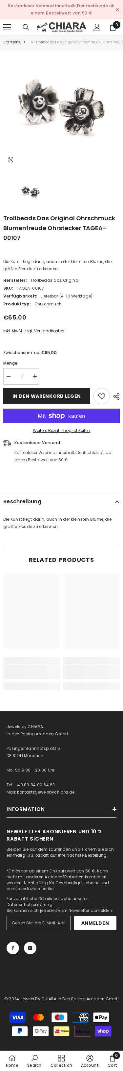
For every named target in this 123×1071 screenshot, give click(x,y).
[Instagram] (30, 948)
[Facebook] (13, 948)
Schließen (117, 9)
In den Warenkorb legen (46, 396)
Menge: (10, 363)
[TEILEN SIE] (115, 396)
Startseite (12, 42)
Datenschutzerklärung (29, 904)
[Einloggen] (97, 27)
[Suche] (26, 27)
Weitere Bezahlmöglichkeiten (61, 430)
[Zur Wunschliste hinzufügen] (101, 396)
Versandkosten (49, 331)
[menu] (7, 27)
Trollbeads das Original (55, 280)
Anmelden (95, 923)
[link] (31, 672)
